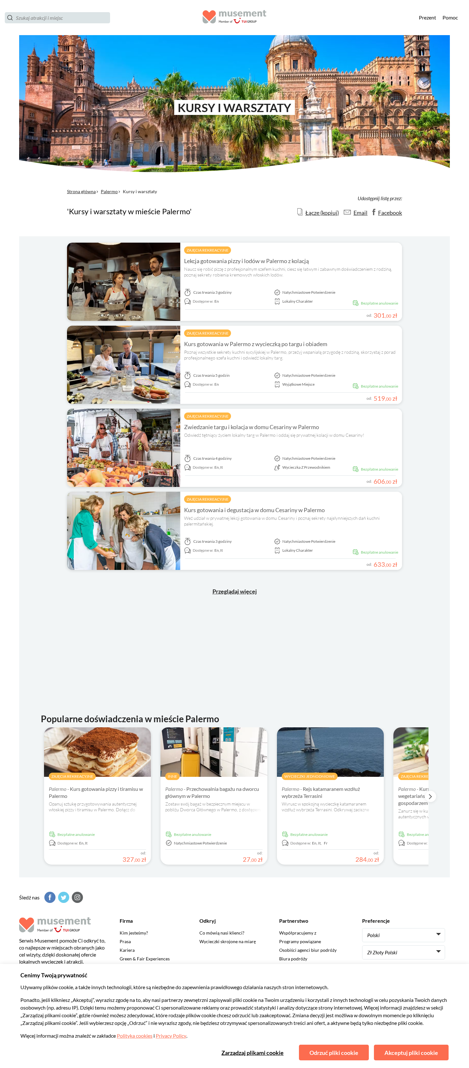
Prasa (125, 941)
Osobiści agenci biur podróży (308, 950)
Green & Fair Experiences (145, 958)
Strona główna (81, 191)
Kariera (127, 950)
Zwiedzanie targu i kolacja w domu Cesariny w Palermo (251, 426)
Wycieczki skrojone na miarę (227, 941)
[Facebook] (49, 897)
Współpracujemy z (297, 932)
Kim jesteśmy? (134, 932)
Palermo (109, 191)
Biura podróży (293, 958)
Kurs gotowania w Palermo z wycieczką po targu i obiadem (255, 343)
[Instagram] (76, 897)
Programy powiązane (300, 941)
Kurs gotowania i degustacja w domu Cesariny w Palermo (254, 509)
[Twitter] (62, 897)
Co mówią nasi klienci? (221, 932)
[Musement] (234, 17)
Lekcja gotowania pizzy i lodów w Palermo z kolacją (246, 260)
